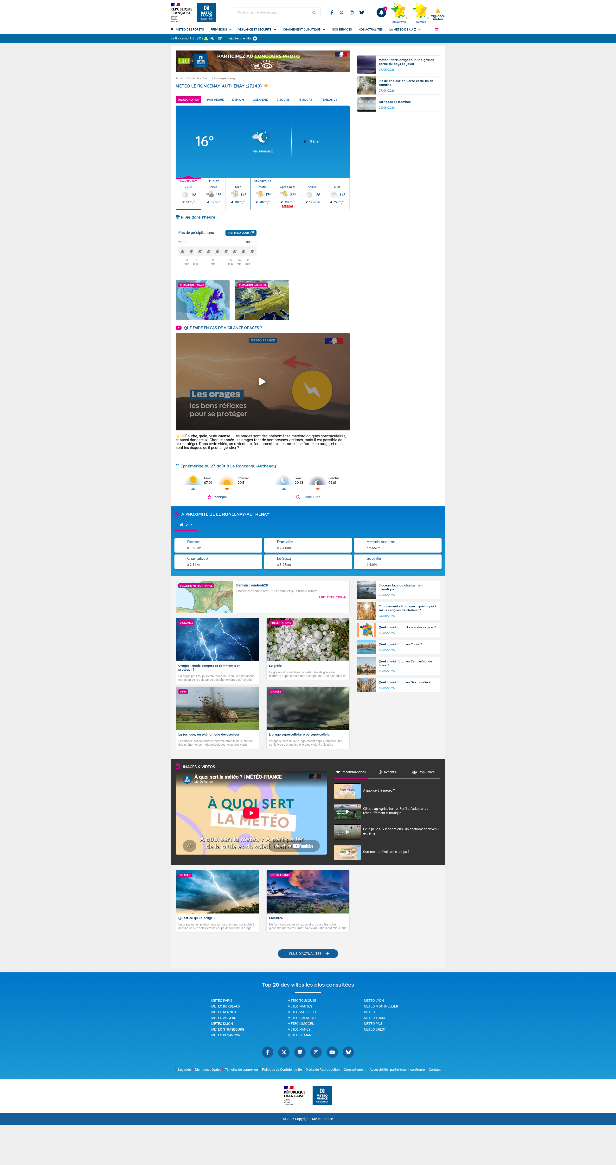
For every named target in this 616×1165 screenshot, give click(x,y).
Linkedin (351, 12)
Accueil (179, 78)
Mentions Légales (208, 1069)
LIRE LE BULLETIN (330, 597)
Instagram (316, 1052)
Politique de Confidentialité (282, 1069)
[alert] (438, 14)
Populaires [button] (427, 772)
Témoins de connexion (241, 1069)
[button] (437, 29)
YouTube (332, 1052)
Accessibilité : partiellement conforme (397, 1069)
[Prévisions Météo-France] (206, 12)
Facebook (332, 12)
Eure (204, 78)
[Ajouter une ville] (254, 38)
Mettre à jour (238, 232)
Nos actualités (371, 29)
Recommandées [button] (354, 772)
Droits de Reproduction (323, 1069)
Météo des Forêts (190, 29)
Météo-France (322, 1119)
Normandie (193, 78)
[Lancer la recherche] (314, 12)
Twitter (341, 12)
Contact (435, 1069)
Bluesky (361, 12)
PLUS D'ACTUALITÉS (305, 953)
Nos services (342, 29)
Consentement (355, 1069)
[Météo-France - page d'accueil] (322, 1096)
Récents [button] (390, 772)
